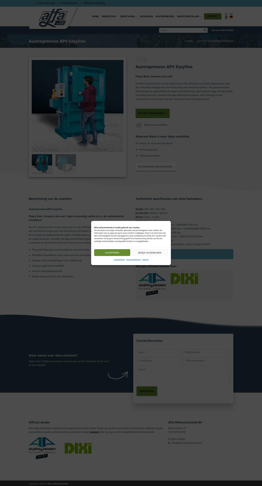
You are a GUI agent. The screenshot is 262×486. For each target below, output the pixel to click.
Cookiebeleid (119, 259)
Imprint (145, 259)
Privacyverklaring (133, 259)
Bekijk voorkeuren (150, 252)
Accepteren (112, 252)
